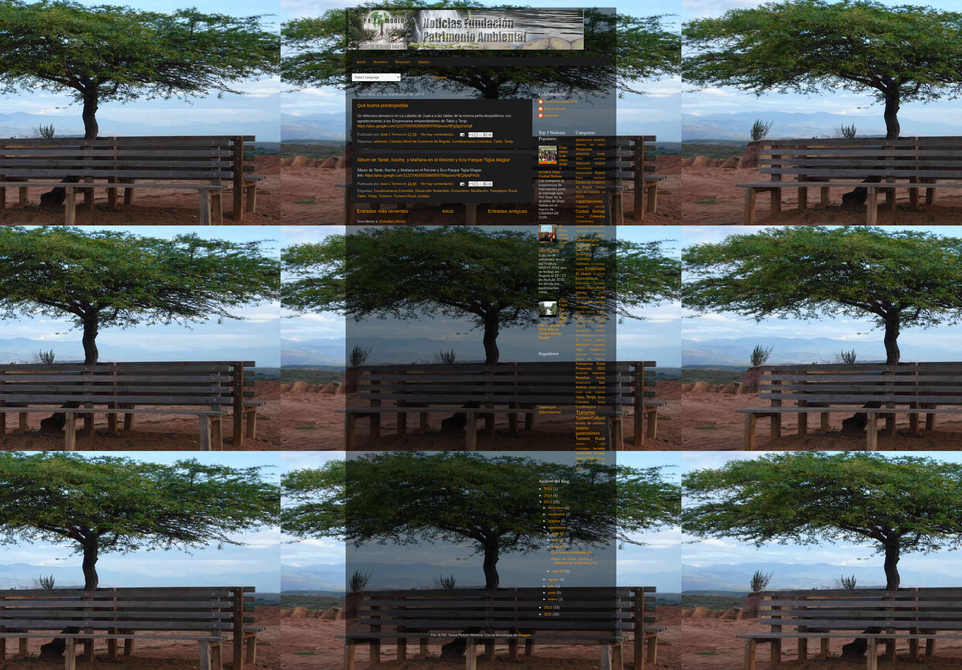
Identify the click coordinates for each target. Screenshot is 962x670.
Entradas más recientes (382, 211)
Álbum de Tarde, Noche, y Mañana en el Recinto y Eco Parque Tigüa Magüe (433, 159)
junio (552, 593)
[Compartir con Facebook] (485, 134)
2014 (548, 495)
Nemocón (599, 354)
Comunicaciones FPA (560, 101)
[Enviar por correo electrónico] (470, 134)
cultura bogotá (590, 235)
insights (600, 325)
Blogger (524, 635)
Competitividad (584, 221)
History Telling (595, 311)
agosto (554, 579)
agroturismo (584, 140)
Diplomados (583, 263)
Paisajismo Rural (503, 191)
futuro (579, 302)
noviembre (557, 514)
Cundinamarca (587, 240)
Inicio (361, 61)
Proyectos (402, 61)
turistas (423, 196)
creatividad (582, 230)
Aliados (424, 61)
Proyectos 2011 (590, 368)
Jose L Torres (554, 108)
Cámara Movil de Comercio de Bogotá (420, 141)
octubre (554, 521)
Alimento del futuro (590, 144)
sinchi (592, 387)
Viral (602, 458)
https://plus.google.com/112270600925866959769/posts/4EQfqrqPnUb (422, 175)
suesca (600, 392)
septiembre (557, 527)
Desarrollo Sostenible (432, 191)
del (603, 249)
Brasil (579, 177)
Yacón (600, 463)
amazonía (582, 154)
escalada (599, 283)
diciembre (556, 508)
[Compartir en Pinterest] (490, 134)
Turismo (385, 196)
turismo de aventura (590, 423)
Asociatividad (584, 168)
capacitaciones (589, 201)
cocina (580, 216)
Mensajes (581, 354)
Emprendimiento (587, 278)
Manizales (583, 345)
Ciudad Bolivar (590, 211)
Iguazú (601, 316)
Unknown (551, 115)
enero (553, 599)
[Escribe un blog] (475, 134)
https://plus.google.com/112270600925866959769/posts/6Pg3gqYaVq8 (414, 126)
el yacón (599, 273)
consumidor (583, 226)
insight (601, 321)
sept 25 (558, 546)
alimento (381, 141)
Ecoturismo (460, 191)
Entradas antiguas (507, 211)
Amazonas (584, 149)
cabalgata (599, 177)
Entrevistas (582, 283)
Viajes (580, 458)
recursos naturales (590, 373)
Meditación (479, 191)
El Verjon (583, 274)
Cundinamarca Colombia (472, 141)
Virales (580, 463)
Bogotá (600, 173)
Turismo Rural (405, 196)
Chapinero (582, 206)
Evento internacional (590, 288)
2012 (548, 607)
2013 (548, 502)
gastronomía (595, 302)
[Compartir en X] (480, 134)
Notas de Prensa (590, 359)
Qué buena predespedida (382, 105)
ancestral (599, 158)
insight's (580, 325)
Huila (579, 316)
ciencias (600, 206)
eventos (581, 292)
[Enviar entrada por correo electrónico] (461, 134)
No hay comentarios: (438, 134)
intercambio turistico (590, 330)
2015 (548, 489)
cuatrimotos (598, 230)
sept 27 (558, 540)
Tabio (498, 141)
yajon (579, 467)
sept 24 (558, 571)
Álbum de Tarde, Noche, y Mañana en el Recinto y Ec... (575, 561)
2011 (548, 614)
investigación (585, 335)
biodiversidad (584, 172)
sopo (588, 392)
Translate (439, 77)
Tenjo (508, 141)
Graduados (582, 306)
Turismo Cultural (590, 418)
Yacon (590, 463)
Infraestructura (585, 321)
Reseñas (583, 378)
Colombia (597, 216)
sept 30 (558, 533)
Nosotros (381, 61)
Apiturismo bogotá (590, 163)
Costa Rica (598, 226)
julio (551, 586)
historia (580, 311)
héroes (600, 306)
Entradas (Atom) (393, 221)
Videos (592, 458)
